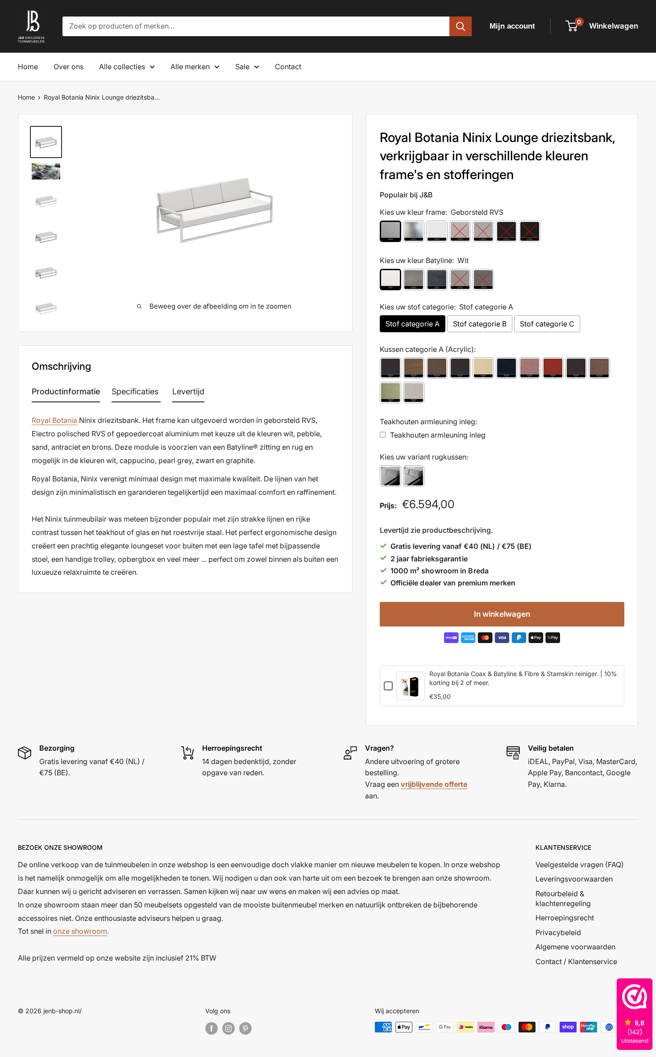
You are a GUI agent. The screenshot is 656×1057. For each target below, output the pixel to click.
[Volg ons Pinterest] (245, 1028)
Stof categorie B (480, 323)
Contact (288, 66)
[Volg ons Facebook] (211, 1028)
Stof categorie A (413, 323)
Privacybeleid (558, 932)
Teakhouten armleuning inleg (438, 434)
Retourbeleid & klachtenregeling (563, 898)
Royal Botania (54, 420)
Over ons (68, 66)
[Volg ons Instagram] (228, 1028)
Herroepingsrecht (565, 917)
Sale (242, 66)
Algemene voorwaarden (575, 946)
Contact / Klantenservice (576, 961)
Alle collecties (122, 66)
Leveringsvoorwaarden (574, 878)
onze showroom (80, 931)
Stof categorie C (547, 323)
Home (28, 66)
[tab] (66, 393)
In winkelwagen (502, 614)
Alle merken (190, 66)
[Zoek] (460, 26)
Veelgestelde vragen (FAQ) (580, 864)
